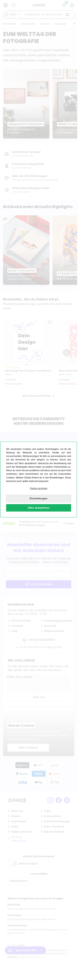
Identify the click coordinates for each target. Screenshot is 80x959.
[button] (38, 488)
